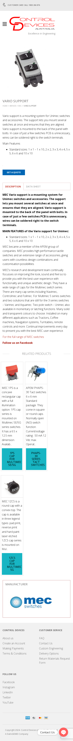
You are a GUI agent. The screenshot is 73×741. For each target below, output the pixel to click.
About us (8, 638)
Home (5, 106)
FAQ (41, 638)
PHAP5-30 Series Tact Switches (38, 459)
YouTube (8, 702)
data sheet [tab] (33, 186)
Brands (13, 106)
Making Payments (13, 648)
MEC (20, 106)
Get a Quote (14, 172)
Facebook (9, 682)
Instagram (9, 687)
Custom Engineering (51, 648)
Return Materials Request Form (54, 661)
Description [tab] (13, 186)
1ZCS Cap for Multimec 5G (14, 564)
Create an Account (14, 643)
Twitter (7, 697)
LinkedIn (8, 692)
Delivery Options (49, 653)
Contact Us (45, 643)
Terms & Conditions (14, 653)
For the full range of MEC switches (23, 337)
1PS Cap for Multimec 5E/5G (14, 459)
